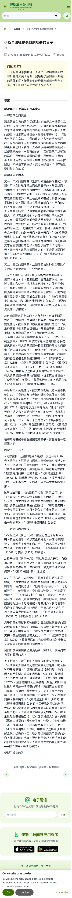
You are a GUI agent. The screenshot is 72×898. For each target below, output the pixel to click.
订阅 (63, 814)
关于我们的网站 (29, 866)
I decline (24, 892)
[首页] (5, 28)
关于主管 (46, 866)
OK (8, 892)
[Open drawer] (68, 6)
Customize (62, 892)
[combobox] (29, 16)
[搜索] (67, 16)
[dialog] (36, 884)
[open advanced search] (56, 15)
